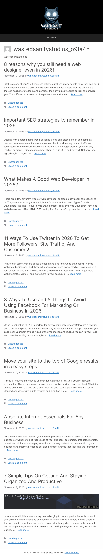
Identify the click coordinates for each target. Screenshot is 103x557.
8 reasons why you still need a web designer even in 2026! (42, 67)
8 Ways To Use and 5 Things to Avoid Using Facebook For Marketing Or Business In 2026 (45, 305)
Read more (76, 94)
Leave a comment (17, 107)
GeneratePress (72, 552)
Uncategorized (15, 102)
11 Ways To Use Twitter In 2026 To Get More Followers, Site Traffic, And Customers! (46, 243)
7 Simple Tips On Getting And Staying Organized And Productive (45, 478)
